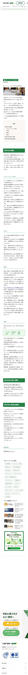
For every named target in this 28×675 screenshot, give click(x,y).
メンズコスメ (9, 480)
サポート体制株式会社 (10, 477)
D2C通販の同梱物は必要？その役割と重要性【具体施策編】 (19, 521)
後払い (7, 132)
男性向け (8, 467)
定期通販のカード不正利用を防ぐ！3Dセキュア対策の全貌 (19, 527)
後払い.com (19, 287)
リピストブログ (5, 6)
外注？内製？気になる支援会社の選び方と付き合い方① (19, 505)
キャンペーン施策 (17, 463)
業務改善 (17, 480)
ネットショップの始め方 (11, 80)
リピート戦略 (19, 490)
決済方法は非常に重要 (10, 136)
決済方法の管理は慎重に (10, 138)
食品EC (16, 486)
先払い (7, 134)
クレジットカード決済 (11, 128)
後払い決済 (16, 470)
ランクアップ (17, 473)
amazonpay (8, 470)
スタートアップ (9, 490)
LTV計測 (8, 496)
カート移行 (8, 486)
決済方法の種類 (8, 126)
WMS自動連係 (17, 467)
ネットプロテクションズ (10, 287)
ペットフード (16, 493)
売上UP (7, 493)
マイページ (8, 473)
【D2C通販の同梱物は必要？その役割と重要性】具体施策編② (19, 516)
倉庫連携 (8, 463)
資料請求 (20, 3)
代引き (7, 130)
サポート (17, 483)
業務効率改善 (9, 483)
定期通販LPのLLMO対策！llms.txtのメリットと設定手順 (19, 510)
